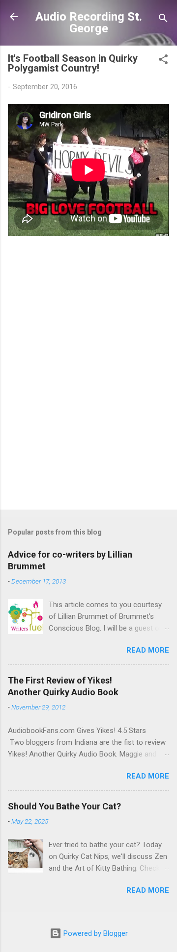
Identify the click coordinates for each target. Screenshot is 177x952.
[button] (163, 61)
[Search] (163, 20)
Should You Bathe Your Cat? (64, 806)
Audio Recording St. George (88, 22)
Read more (147, 650)
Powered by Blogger (94, 933)
